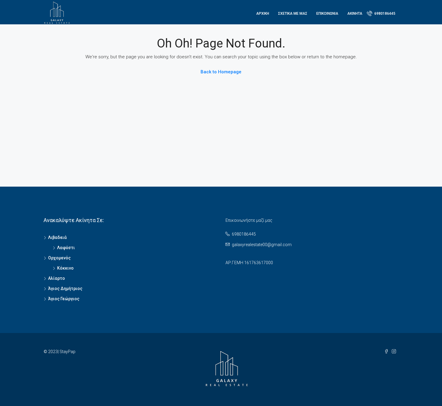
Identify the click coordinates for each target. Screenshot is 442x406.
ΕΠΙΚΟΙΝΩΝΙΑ (327, 13)
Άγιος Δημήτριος (65, 288)
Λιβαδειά (57, 237)
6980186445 (384, 13)
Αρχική (262, 13)
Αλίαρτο (56, 278)
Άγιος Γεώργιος (63, 298)
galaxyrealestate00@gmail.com (262, 244)
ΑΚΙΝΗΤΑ (354, 13)
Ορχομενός (59, 257)
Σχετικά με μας (292, 13)
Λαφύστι (66, 247)
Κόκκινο (65, 268)
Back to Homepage (221, 72)
